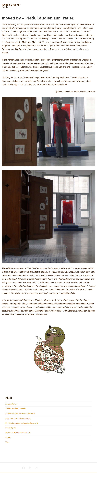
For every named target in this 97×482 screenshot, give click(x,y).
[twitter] (30, 467)
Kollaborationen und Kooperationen (18, 418)
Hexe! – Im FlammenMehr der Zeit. (18, 432)
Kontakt (8, 437)
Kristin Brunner (11, 4)
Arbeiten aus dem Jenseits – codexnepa (20, 413)
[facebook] (23, 467)
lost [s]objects (10, 428)
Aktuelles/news (11, 404)
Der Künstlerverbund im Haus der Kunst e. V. (21, 423)
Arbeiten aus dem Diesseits (15, 409)
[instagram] (36, 467)
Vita (6, 442)
